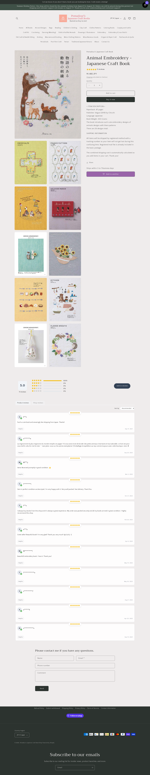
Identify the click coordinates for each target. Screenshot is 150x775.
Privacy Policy (80, 708)
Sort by (117, 408)
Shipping (89, 77)
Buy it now (110, 99)
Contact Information (108, 708)
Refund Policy (39, 708)
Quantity (89, 81)
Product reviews (23, 403)
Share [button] (91, 162)
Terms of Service (93, 708)
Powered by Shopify (48, 742)
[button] (17, 18)
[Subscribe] (92, 767)
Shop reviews (38, 403)
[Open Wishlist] (129, 18)
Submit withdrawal (53, 708)
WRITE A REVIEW (122, 386)
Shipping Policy (67, 708)
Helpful (20, 429)
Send (42, 688)
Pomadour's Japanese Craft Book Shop (31, 742)
